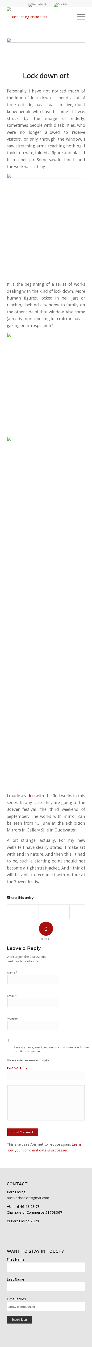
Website (12, 1018)
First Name (15, 1259)
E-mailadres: (17, 1299)
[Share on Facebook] (15, 912)
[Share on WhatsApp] (46, 912)
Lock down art (46, 75)
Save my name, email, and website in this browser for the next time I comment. (51, 1049)
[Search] (67, 16)
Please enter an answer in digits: (28, 1060)
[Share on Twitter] (30, 912)
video (29, 795)
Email (12, 995)
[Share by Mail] (77, 912)
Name (12, 972)
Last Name (15, 1279)
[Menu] (78, 16)
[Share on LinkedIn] (61, 912)
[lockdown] (46, 51)
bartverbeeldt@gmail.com (28, 1197)
